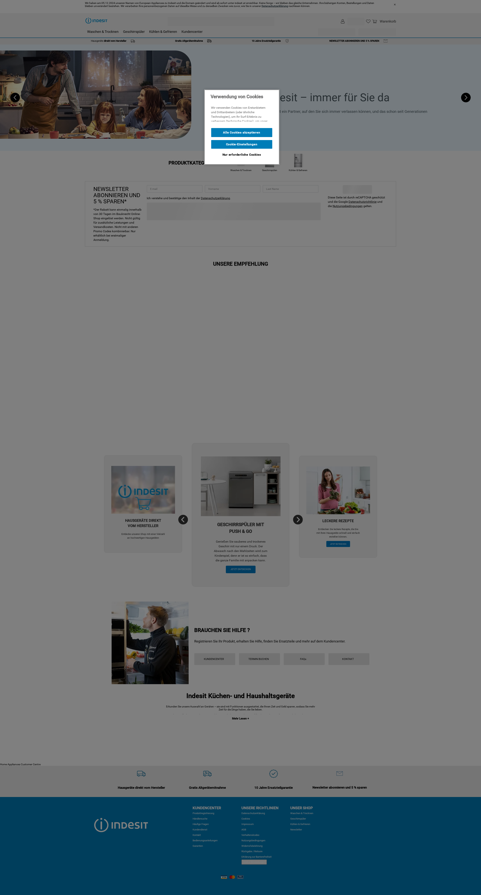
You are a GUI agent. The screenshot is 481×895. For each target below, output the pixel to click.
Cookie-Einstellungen (241, 144)
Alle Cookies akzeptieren (241, 132)
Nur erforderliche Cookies (241, 154)
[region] (241, 127)
